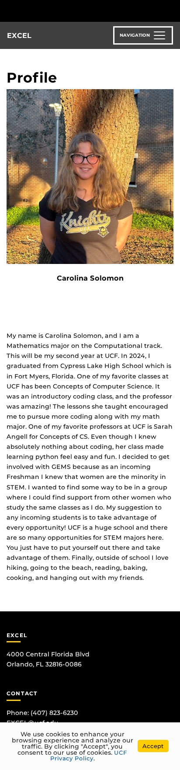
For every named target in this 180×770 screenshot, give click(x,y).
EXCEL (19, 35)
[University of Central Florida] (66, 10)
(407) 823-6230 (54, 713)
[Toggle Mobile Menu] (171, 10)
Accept (153, 745)
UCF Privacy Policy (89, 755)
